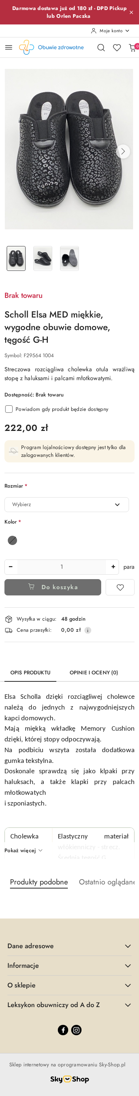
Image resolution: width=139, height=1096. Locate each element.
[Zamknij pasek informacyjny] (131, 12)
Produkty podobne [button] (39, 882)
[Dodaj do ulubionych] (120, 587)
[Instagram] (76, 1030)
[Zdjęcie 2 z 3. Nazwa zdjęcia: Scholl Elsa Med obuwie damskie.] (43, 258)
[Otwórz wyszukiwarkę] (101, 47)
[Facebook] (63, 1030)
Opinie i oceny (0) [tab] (94, 672)
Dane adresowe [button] (30, 946)
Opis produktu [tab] (30, 672)
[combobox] (66, 504)
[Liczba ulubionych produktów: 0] (117, 47)
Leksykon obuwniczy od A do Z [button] (53, 1005)
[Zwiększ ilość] (113, 567)
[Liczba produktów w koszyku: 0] (132, 47)
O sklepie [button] (21, 985)
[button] (123, 151)
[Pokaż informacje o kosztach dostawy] (88, 630)
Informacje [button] (23, 965)
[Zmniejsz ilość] (10, 567)
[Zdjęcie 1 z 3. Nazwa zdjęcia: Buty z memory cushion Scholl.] (16, 258)
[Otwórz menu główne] (8, 47)
